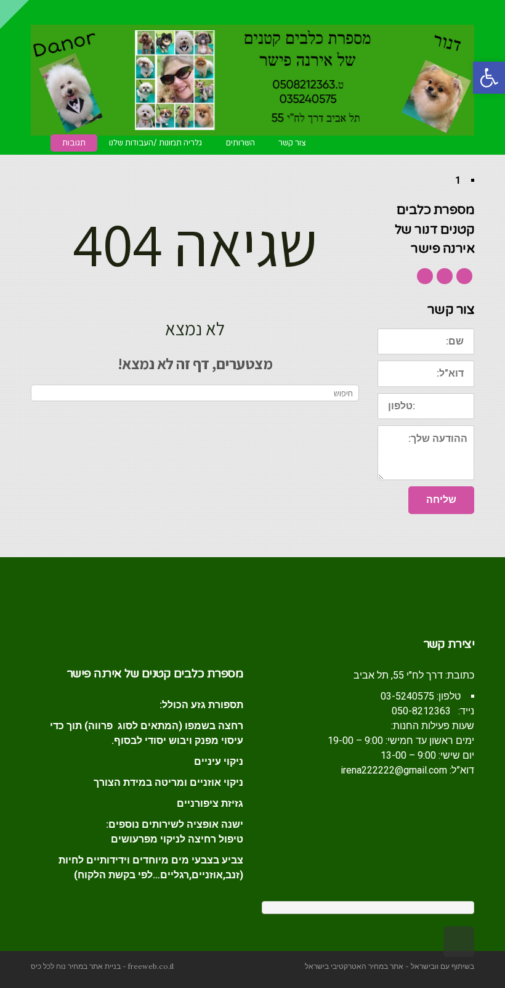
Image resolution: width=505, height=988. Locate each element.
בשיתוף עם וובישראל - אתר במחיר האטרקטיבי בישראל (389, 966)
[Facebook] (464, 276)
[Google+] (445, 276)
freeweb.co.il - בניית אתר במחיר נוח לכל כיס (102, 966)
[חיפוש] (41, 393)
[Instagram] (425, 276)
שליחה (441, 499)
